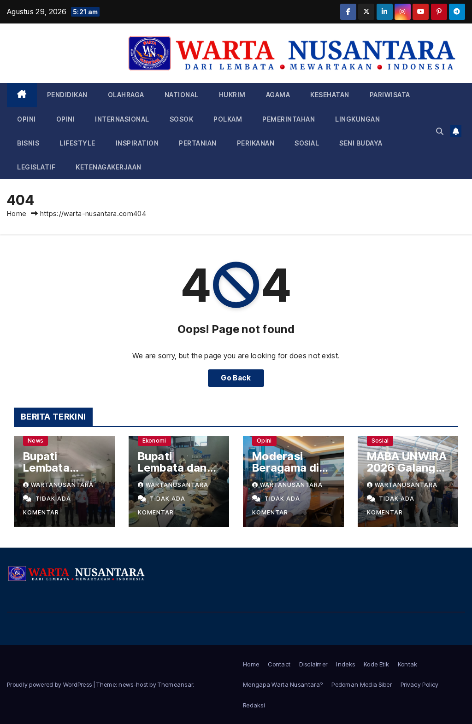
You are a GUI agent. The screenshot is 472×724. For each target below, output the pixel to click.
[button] (439, 131)
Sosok (182, 119)
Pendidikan (67, 95)
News (35, 440)
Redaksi (254, 705)
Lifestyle (77, 143)
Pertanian (198, 143)
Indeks (345, 664)
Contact (279, 664)
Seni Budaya (361, 143)
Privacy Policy (419, 684)
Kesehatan (329, 95)
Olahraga (126, 95)
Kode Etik (376, 664)
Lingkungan (357, 119)
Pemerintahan (288, 119)
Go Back (236, 378)
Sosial (307, 143)
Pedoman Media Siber (361, 684)
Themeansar (175, 684)
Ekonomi (154, 440)
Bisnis (28, 143)
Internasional (122, 119)
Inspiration (137, 143)
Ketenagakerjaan (109, 167)
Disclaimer (313, 664)
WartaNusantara (62, 484)
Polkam (227, 119)
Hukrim (232, 95)
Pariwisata (390, 95)
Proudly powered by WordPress (50, 684)
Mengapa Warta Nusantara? (283, 684)
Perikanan (256, 143)
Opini (26, 119)
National (182, 95)
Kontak (408, 664)
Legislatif (36, 167)
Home (16, 213)
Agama (278, 95)
